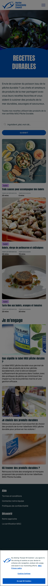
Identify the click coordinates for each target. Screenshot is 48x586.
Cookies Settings (24, 573)
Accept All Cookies (24, 581)
